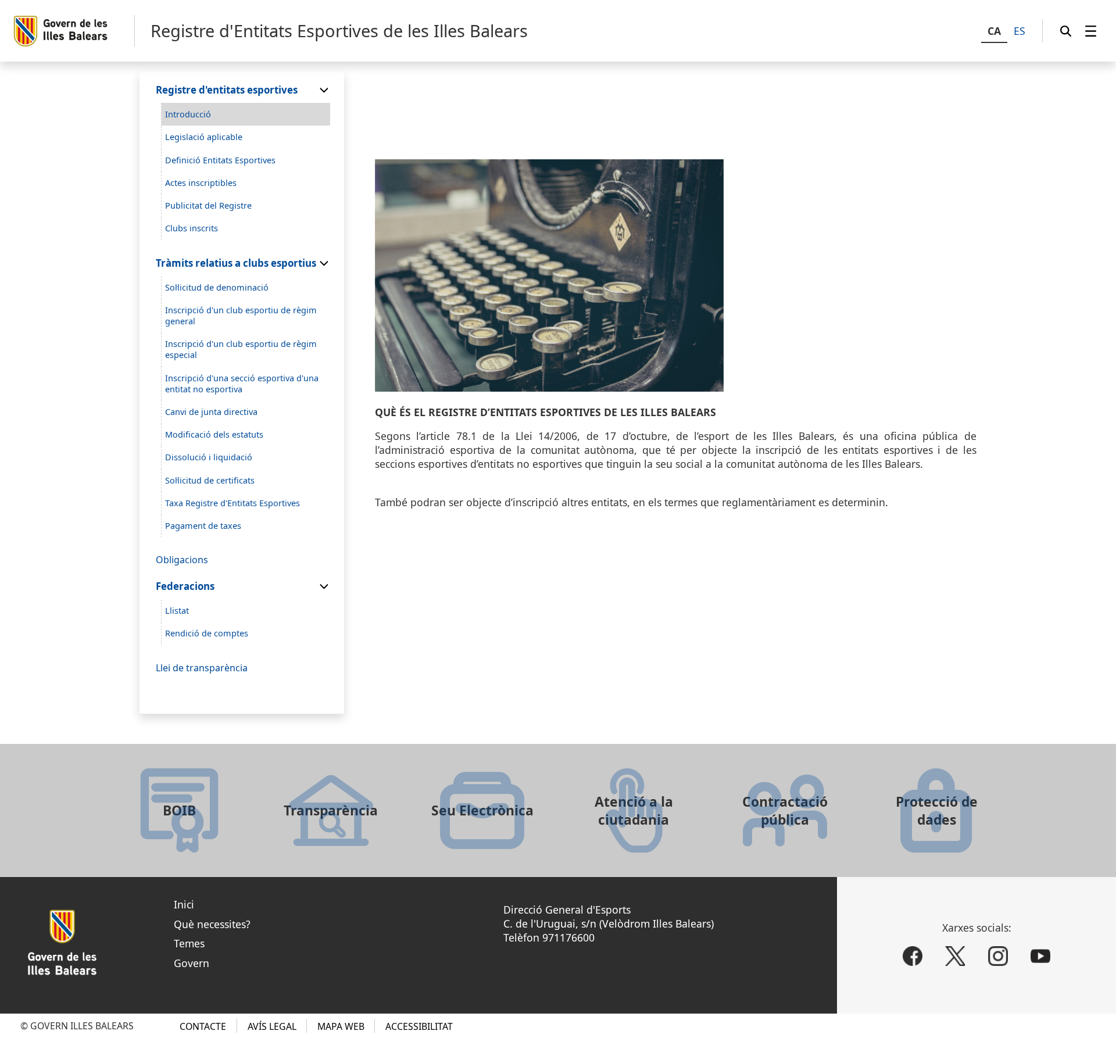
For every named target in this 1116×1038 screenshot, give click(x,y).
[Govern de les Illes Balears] (73, 31)
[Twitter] (955, 956)
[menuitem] (1090, 30)
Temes (189, 943)
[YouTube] (1040, 956)
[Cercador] (1065, 30)
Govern (191, 963)
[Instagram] (998, 956)
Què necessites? (212, 924)
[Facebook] (913, 956)
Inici (184, 904)
